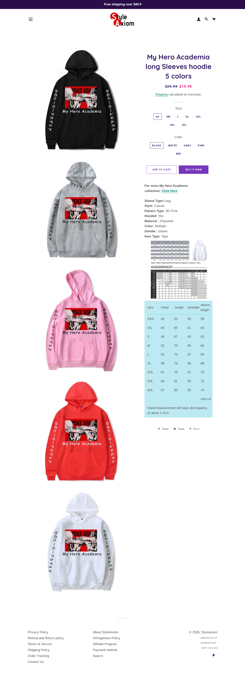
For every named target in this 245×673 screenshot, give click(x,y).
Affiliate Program (105, 644)
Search (98, 656)
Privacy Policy (38, 632)
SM (168, 116)
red (178, 153)
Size (178, 108)
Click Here (169, 191)
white (172, 145)
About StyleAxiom (105, 632)
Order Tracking (38, 656)
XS (157, 116)
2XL (198, 116)
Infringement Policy (106, 638)
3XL (172, 124)
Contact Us (36, 662)
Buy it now (193, 169)
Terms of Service (40, 644)
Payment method (105, 650)
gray (187, 145)
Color (178, 137)
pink (201, 145)
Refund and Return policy (46, 638)
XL (187, 116)
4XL (184, 124)
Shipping (161, 94)
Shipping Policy (39, 650)
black (156, 145)
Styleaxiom (209, 632)
